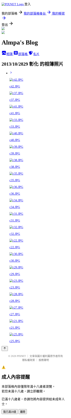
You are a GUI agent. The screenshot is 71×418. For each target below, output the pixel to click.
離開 (22, 411)
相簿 (9, 54)
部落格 (23, 54)
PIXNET (21, 356)
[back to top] (5, 348)
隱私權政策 (28, 359)
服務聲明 (44, 359)
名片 (36, 54)
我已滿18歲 (9, 411)
